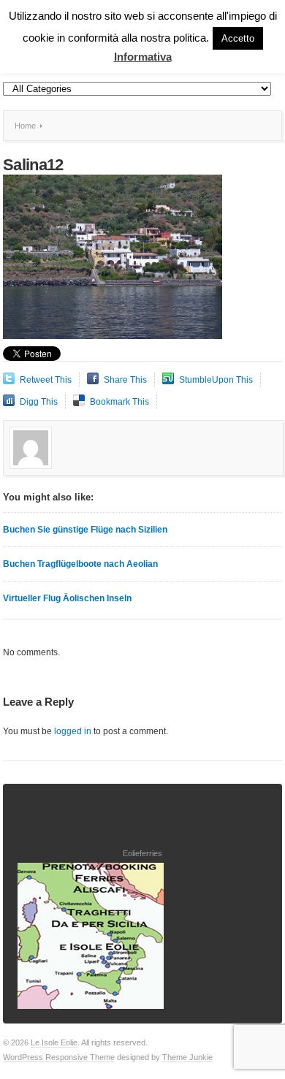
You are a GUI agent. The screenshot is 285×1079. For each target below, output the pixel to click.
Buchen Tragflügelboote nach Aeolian (80, 564)
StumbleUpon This (216, 380)
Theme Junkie (187, 1057)
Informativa (143, 56)
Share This (125, 380)
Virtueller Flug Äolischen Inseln (67, 598)
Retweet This (46, 380)
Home (25, 125)
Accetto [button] (237, 38)
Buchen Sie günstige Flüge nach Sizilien (85, 530)
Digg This (39, 402)
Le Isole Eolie (54, 1042)
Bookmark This (119, 402)
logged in (72, 731)
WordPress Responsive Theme (59, 1057)
